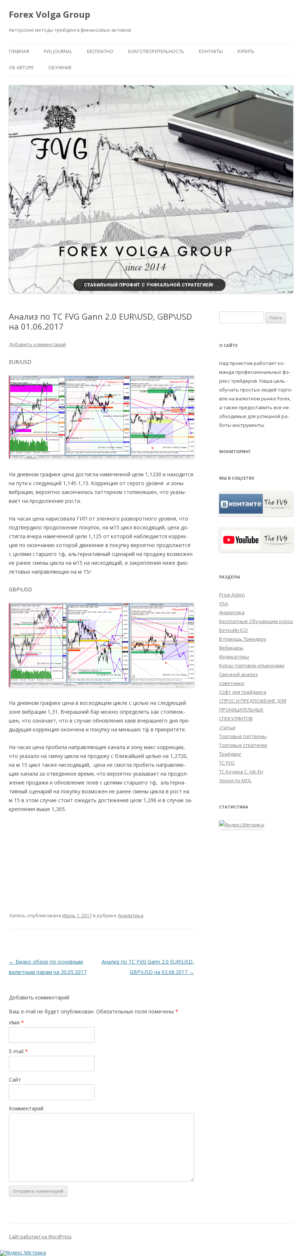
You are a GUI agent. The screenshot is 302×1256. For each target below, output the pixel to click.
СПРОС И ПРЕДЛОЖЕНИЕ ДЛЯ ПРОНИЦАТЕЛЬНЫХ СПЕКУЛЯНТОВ (252, 709)
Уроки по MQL (235, 780)
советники (231, 683)
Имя (16, 1022)
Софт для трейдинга (242, 692)
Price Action (232, 594)
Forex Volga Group (49, 14)
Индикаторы (234, 656)
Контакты (211, 51)
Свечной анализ (238, 674)
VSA (223, 603)
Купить (246, 51)
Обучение (59, 68)
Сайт (15, 1079)
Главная (19, 51)
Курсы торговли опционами (251, 665)
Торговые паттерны (243, 736)
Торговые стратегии (243, 745)
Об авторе (21, 68)
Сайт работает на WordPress (40, 1237)
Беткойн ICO (233, 630)
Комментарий (26, 1108)
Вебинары (231, 647)
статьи (227, 727)
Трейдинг (230, 754)
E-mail (18, 1051)
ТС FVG (227, 762)
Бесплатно (100, 51)
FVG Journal (58, 51)
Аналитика (130, 915)
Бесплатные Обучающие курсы (256, 621)
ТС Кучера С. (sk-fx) (241, 771)
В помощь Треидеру (242, 639)
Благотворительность (156, 51)
